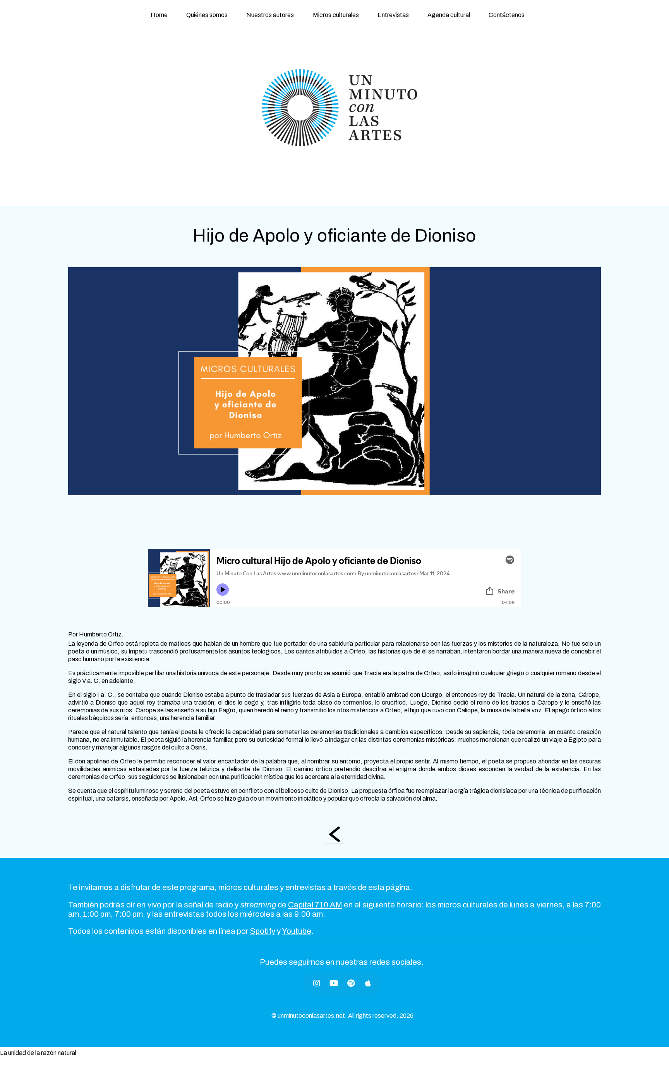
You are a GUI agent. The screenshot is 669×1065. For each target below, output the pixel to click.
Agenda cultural (448, 15)
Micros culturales (336, 15)
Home (159, 15)
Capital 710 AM (315, 904)
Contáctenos (507, 15)
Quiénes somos (207, 15)
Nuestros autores (270, 15)
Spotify (262, 931)
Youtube (296, 931)
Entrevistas (393, 15)
